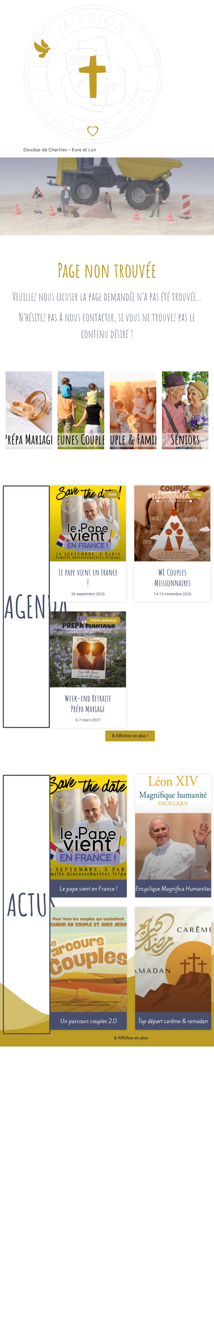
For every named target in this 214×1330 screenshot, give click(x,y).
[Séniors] (185, 410)
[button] (130, 736)
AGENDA (36, 606)
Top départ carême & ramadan (173, 1021)
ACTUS (32, 904)
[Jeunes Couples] (81, 410)
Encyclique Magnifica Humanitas (173, 889)
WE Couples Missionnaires (172, 577)
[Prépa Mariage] (29, 410)
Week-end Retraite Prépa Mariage (88, 703)
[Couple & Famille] (133, 410)
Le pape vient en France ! (88, 577)
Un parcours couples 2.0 (88, 1021)
